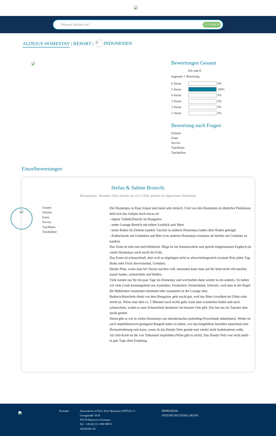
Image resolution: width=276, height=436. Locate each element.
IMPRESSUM (170, 410)
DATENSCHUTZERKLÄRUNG (180, 415)
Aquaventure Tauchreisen (181, 195)
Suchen (212, 24)
